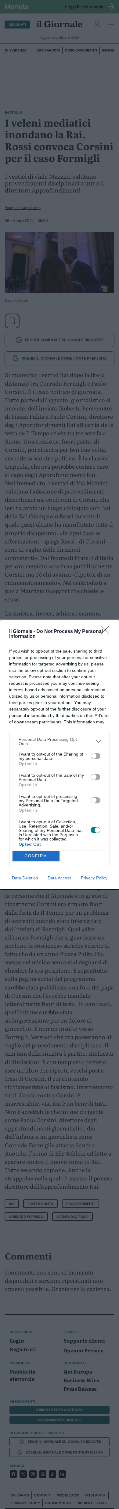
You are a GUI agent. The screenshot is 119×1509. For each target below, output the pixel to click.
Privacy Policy (94, 877)
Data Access (59, 877)
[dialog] (59, 755)
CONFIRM (36, 856)
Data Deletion (25, 877)
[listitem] (59, 741)
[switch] (95, 756)
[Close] (107, 632)
